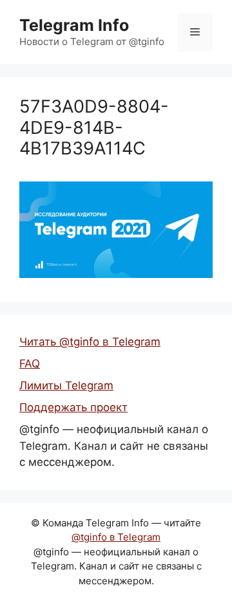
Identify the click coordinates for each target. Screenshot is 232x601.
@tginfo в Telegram (116, 537)
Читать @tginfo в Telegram (89, 341)
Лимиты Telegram (66, 385)
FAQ (29, 363)
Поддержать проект (73, 407)
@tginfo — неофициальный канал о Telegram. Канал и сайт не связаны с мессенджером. (113, 445)
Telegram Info (74, 25)
